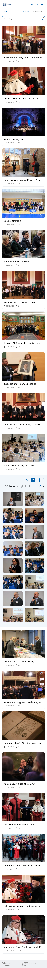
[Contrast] (31, 4)
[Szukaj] (41, 19)
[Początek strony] (44, 964)
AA (37, 4)
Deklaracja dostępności (6, 964)
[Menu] (42, 4)
